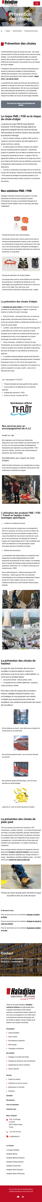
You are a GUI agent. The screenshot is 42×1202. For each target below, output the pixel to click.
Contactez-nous (11, 1109)
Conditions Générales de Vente (17, 1191)
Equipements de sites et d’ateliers (19, 1065)
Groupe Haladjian (13, 1033)
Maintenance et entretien (16, 1087)
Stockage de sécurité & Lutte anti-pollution (21, 1061)
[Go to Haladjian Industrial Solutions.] (2, 31)
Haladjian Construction (13, 1166)
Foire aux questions (12, 1105)
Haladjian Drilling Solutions (15, 1162)
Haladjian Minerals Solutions (15, 1158)
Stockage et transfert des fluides (18, 1057)
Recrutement (10, 1100)
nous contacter (18, 959)
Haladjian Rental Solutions (14, 1170)
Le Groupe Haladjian (12, 1150)
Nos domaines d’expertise (16, 1041)
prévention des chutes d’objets (12, 307)
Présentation (10, 1029)
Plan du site (30, 1191)
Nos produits (10, 1053)
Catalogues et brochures (16, 1048)
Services (9, 1075)
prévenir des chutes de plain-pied (19, 860)
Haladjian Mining (11, 1154)
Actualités (9, 1095)
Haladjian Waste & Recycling (15, 1173)
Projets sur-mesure (14, 1079)
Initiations (11, 1091)
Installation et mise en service (17, 1083)
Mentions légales (27, 1189)
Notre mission (12, 1037)
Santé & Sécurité (13, 1069)
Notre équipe (12, 1044)
